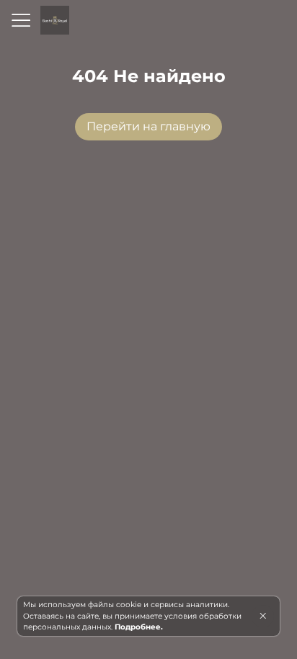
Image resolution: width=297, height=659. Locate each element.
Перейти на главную (148, 126)
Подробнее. (139, 627)
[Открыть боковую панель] (20, 20)
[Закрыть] (263, 616)
